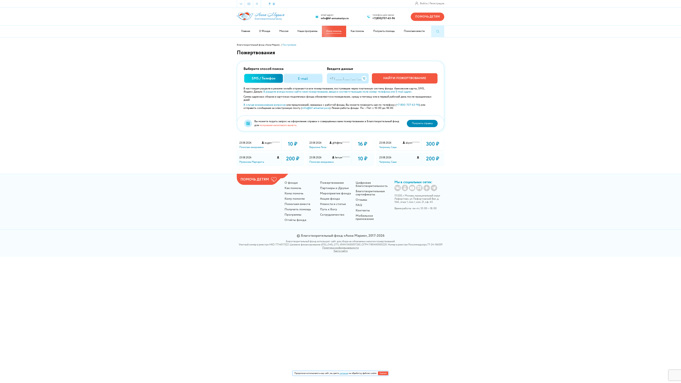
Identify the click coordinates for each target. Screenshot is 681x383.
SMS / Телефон (263, 78)
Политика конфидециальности (340, 247)
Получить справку (422, 123)
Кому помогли (294, 198)
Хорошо (383, 373)
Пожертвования (332, 183)
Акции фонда (330, 198)
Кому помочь (293, 193)
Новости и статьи (333, 204)
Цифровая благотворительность (372, 184)
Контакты (363, 210)
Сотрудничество (332, 214)
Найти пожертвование (404, 78)
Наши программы (307, 31)
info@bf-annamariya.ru (335, 18)
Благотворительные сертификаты (370, 193)
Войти (423, 3)
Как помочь (357, 31)
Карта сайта (341, 251)
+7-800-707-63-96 (407, 105)
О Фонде (264, 31)
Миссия (283, 31)
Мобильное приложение (365, 217)
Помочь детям (427, 17)
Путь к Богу (328, 209)
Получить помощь (384, 31)
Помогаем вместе (414, 31)
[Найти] (437, 31)
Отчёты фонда (295, 220)
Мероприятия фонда (335, 193)
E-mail (303, 78)
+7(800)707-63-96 (383, 18)
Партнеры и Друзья (334, 188)
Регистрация (437, 3)
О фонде (291, 183)
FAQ (359, 205)
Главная (245, 31)
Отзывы (361, 200)
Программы (292, 214)
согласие (343, 373)
